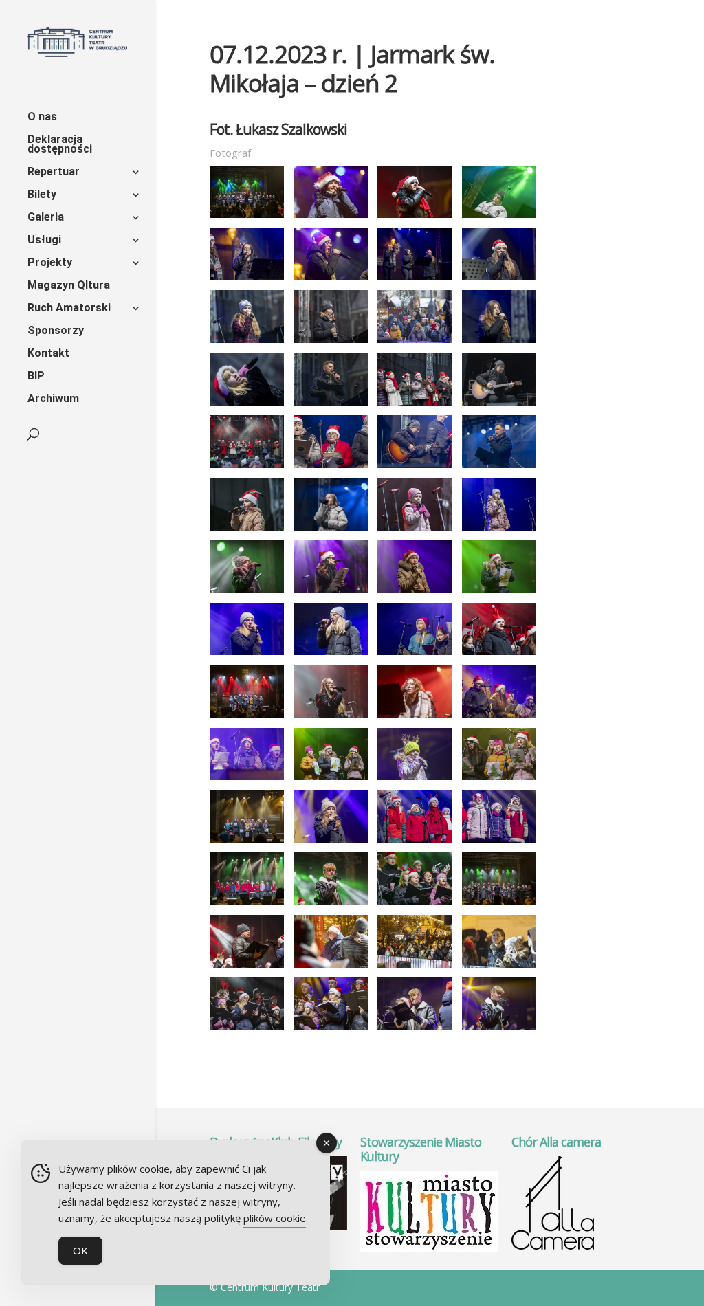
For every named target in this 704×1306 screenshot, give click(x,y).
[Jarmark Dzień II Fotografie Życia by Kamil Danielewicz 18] (331, 531)
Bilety (42, 195)
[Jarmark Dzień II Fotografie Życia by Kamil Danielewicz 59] (247, 968)
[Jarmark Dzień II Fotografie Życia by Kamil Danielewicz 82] (331, 280)
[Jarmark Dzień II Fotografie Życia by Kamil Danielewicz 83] (414, 280)
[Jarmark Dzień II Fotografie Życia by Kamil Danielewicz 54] (247, 905)
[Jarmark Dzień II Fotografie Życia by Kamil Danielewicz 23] (331, 593)
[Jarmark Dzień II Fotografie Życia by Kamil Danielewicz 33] (499, 655)
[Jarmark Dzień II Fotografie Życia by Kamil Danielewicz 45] (414, 780)
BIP (36, 376)
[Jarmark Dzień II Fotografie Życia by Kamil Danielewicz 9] (499, 405)
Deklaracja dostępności (60, 145)
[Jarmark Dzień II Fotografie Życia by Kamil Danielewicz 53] (499, 843)
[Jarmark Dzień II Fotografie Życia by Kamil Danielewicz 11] (247, 468)
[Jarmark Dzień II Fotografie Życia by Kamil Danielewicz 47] (499, 780)
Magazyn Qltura (69, 285)
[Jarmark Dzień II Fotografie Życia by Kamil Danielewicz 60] (331, 968)
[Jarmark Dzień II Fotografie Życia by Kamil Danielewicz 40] (414, 717)
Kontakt (48, 353)
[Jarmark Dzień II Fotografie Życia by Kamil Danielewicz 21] (247, 593)
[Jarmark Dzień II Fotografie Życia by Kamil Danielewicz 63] (414, 968)
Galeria (46, 217)
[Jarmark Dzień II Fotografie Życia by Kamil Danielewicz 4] (499, 343)
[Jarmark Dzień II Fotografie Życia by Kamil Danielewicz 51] (414, 843)
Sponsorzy (56, 331)
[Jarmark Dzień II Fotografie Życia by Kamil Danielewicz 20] (499, 531)
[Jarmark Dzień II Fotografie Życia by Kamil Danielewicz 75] (331, 218)
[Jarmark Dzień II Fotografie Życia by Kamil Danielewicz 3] (414, 343)
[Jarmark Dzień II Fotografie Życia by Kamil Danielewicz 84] (499, 280)
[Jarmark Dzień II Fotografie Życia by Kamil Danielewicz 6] (331, 405)
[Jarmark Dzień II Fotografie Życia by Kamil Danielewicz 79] (499, 218)
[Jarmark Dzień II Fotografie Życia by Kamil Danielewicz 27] (414, 593)
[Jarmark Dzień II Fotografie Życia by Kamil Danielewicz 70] (414, 1030)
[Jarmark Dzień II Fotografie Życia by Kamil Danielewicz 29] (247, 655)
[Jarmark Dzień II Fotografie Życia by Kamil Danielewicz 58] (499, 905)
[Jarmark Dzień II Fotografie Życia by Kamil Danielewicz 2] (331, 343)
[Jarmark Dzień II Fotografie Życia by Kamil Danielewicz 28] (499, 593)
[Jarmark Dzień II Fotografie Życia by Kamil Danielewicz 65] (247, 1030)
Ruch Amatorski (69, 308)
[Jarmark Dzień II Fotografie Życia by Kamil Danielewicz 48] (247, 843)
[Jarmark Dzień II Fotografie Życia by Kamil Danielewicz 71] (499, 1030)
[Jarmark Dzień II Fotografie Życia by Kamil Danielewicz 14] (414, 468)
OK (80, 1250)
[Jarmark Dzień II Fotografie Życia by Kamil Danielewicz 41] (499, 717)
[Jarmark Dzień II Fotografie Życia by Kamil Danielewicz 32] (414, 655)
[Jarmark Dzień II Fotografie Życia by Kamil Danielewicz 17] (247, 531)
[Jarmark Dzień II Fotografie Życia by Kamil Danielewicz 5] (247, 405)
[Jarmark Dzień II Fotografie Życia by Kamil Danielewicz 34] (247, 717)
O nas (42, 117)
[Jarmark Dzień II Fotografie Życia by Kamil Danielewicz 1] (247, 343)
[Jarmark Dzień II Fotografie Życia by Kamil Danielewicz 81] (247, 280)
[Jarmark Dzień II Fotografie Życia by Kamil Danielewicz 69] (331, 1030)
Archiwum (53, 399)
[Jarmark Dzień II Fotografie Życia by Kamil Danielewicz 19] (414, 531)
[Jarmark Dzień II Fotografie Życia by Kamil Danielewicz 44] (331, 780)
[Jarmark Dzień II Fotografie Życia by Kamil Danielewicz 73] (247, 218)
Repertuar (54, 172)
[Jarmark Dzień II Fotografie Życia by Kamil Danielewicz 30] (331, 655)
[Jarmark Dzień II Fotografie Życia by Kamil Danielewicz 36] (331, 717)
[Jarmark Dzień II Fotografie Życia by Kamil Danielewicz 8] (414, 405)
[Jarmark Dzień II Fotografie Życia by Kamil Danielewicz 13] (331, 468)
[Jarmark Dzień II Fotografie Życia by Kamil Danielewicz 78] (414, 218)
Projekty (50, 263)
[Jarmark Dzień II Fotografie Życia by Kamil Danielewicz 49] (331, 843)
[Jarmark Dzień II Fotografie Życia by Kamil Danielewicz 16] (499, 468)
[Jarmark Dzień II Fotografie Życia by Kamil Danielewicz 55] (331, 905)
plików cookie (274, 1218)
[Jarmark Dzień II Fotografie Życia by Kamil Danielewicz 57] (414, 905)
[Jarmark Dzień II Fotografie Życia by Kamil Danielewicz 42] (247, 780)
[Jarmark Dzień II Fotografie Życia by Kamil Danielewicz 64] (499, 968)
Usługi (44, 240)
